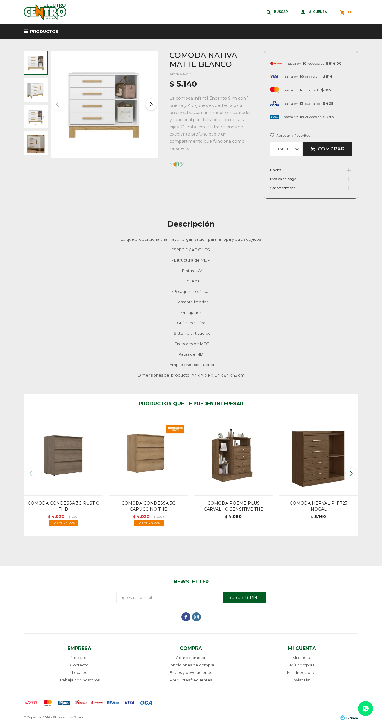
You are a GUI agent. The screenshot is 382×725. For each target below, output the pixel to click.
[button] (151, 104)
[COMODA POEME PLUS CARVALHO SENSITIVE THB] (233, 455)
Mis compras (302, 665)
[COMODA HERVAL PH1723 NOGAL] (318, 455)
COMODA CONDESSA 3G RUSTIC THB (63, 506)
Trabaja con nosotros (79, 680)
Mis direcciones (302, 672)
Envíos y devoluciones (191, 672)
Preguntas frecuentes (191, 680)
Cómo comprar (191, 657)
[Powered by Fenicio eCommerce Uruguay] (349, 717)
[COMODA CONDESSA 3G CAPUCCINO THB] (148, 455)
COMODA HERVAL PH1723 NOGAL (318, 506)
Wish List (302, 680)
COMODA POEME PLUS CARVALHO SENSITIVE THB (234, 506)
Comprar (331, 149)
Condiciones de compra (190, 665)
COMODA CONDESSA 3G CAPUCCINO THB (148, 506)
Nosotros (79, 657)
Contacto (79, 665)
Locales (79, 672)
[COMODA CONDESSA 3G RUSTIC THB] (63, 455)
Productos (44, 31)
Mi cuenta (302, 657)
